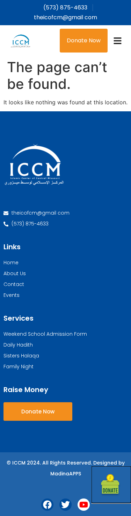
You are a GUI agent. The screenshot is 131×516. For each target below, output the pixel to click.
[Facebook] (47, 504)
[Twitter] (65, 504)
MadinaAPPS (65, 473)
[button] (117, 40)
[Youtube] (84, 504)
